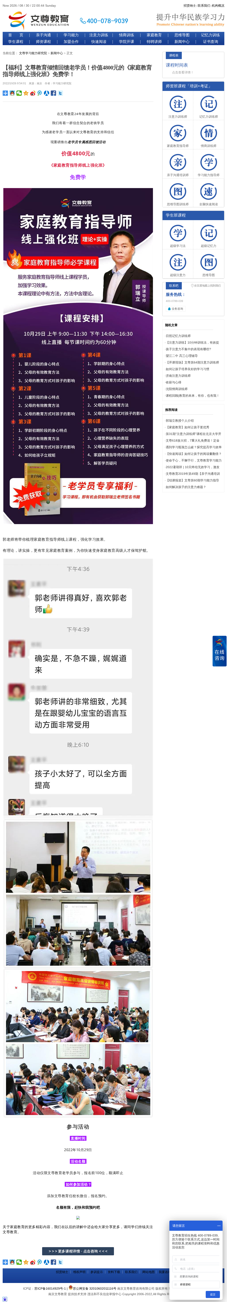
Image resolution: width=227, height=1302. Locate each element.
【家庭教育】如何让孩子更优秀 (187, 427)
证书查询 (210, 42)
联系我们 (204, 5)
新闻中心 (182, 42)
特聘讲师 (154, 42)
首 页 (15, 35)
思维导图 (182, 35)
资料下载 (114, 1272)
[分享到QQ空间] (26, 93)
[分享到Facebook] (53, 93)
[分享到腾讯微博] (40, 93)
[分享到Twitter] (60, 93)
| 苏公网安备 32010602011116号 (91, 1288)
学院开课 (126, 42)
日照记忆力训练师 (178, 336)
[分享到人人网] (46, 93)
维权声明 (79, 1272)
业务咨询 (177, 308)
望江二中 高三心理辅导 (182, 356)
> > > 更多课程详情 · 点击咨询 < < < (78, 1251)
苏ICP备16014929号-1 (50, 1288)
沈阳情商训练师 (177, 389)
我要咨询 (165, 1272)
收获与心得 (173, 382)
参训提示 (96, 1272)
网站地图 (148, 1272)
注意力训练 (98, 35)
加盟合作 (71, 42)
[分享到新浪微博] (33, 93)
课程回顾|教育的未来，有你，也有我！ (192, 395)
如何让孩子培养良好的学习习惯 (187, 369)
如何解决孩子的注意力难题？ (186, 487)
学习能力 (71, 35)
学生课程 (15, 42)
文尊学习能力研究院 (33, 53)
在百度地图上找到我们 (207, 285)
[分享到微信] (19, 93)
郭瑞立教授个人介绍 (180, 420)
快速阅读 (98, 42)
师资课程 (43, 42)
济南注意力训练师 (178, 375)
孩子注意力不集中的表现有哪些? (188, 349)
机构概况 (218, 5)
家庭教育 (154, 35)
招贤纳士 (190, 5)
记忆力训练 (210, 35)
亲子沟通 (43, 35)
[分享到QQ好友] (12, 93)
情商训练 (126, 35)
